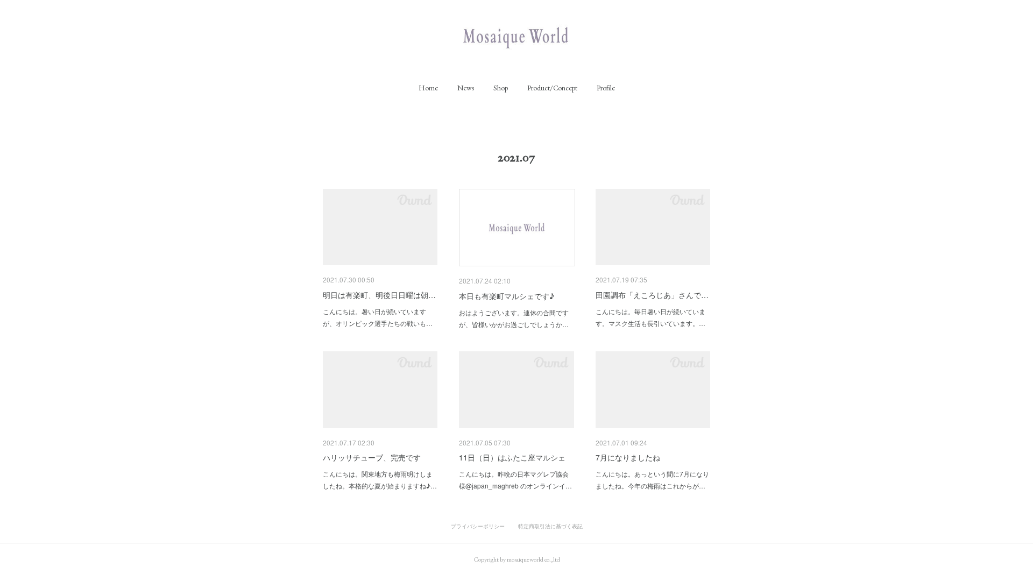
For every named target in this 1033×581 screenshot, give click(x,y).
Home (428, 88)
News (465, 88)
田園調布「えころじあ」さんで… (652, 294)
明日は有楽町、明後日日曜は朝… (379, 294)
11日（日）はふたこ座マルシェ (512, 457)
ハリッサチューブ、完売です (372, 457)
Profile (606, 88)
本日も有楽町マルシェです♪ (506, 295)
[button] (428, 88)
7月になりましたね (628, 457)
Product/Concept (552, 88)
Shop (500, 88)
